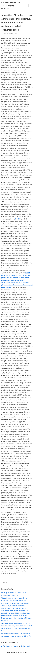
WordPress (23, 652)
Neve (8, 652)
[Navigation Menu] (30, 5)
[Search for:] (17, 582)
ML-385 (18, 219)
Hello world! (25, 646)
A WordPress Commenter (10, 646)
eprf (4, 33)
